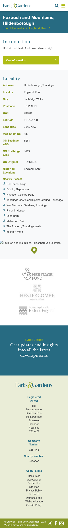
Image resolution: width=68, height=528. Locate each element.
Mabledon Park (15, 221)
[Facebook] (55, 523)
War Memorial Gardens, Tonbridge (27, 205)
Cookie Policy (34, 505)
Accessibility (34, 479)
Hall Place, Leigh (16, 184)
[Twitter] (50, 523)
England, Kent (38, 28)
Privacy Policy (34, 490)
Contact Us (34, 483)
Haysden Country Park (20, 194)
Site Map (34, 487)
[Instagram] (61, 523)
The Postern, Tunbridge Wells (24, 226)
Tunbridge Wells (13, 28)
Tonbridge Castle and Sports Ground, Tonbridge (35, 200)
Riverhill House (15, 210)
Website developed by (21, 524)
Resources (34, 476)
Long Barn (13, 216)
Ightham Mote (15, 231)
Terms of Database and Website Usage (34, 497)
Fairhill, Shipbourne (18, 189)
